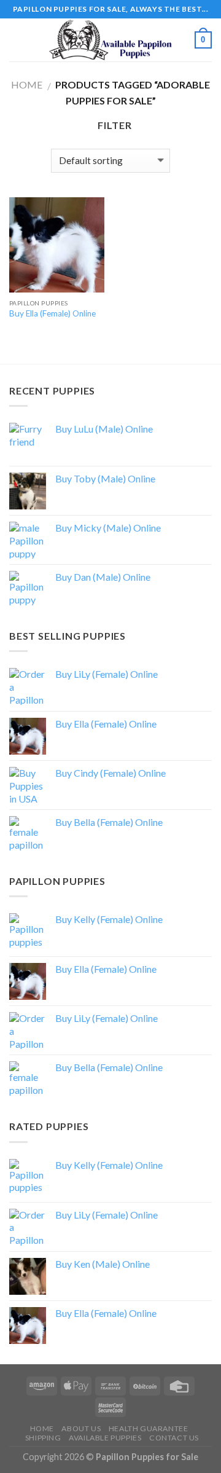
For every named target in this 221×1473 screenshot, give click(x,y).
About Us (81, 1428)
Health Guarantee (148, 1428)
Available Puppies (105, 1437)
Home (26, 84)
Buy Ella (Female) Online (52, 313)
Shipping (43, 1437)
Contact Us (174, 1437)
